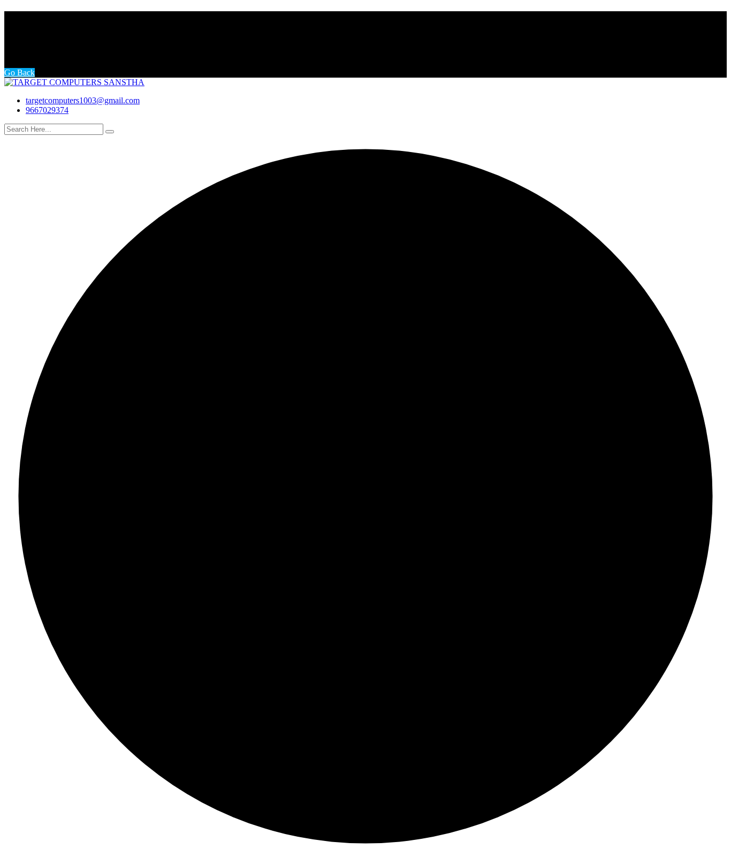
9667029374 (47, 110)
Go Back (19, 72)
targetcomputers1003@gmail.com (83, 100)
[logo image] (74, 82)
